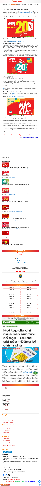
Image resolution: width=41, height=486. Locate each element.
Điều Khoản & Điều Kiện (6, 428)
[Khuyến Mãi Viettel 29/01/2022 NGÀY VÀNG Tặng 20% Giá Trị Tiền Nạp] (20, 190)
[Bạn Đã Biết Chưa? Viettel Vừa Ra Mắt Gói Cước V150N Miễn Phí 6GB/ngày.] (20, 181)
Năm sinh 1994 (11, 309)
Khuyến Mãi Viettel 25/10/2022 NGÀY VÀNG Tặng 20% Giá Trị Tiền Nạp (15, 175)
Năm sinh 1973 (29, 289)
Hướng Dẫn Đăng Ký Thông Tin (8, 422)
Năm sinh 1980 (11, 296)
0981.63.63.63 (6, 484)
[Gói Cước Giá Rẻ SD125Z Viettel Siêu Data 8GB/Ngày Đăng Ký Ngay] (20, 233)
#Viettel (13, 7)
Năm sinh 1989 (29, 303)
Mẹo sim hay (19, 4)
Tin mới (3, 4)
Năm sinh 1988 (11, 303)
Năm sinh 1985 (29, 300)
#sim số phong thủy (19, 237)
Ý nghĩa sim (24, 4)
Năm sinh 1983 (29, 298)
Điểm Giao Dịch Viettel (6, 440)
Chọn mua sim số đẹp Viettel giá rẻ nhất (16, 41)
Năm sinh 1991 (29, 305)
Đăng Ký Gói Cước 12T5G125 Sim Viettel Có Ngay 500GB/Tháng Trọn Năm (15, 210)
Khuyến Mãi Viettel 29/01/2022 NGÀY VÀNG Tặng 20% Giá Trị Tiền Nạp (15, 193)
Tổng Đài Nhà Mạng (6, 438)
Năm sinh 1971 (29, 287)
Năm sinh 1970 (11, 287)
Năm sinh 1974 (11, 291)
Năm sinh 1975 (29, 291)
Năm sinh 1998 (11, 312)
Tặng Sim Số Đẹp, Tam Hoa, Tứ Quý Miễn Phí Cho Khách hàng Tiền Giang (15, 218)
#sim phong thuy (12, 168)
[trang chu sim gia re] (17, 1)
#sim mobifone (11, 245)
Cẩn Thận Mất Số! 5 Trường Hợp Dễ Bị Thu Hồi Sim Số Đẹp (12, 244)
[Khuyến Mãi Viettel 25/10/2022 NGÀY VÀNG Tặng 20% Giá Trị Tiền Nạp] (20, 173)
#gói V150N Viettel (17, 185)
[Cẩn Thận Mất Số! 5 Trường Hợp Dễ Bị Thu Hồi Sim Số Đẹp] (20, 241)
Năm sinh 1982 (11, 298)
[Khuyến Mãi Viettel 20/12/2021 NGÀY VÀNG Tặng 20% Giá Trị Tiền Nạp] (20, 198)
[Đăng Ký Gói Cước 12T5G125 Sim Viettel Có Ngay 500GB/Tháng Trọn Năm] (20, 207)
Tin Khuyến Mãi (13, 4)
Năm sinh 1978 (11, 294)
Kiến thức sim (8, 4)
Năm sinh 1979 (29, 294)
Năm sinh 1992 (11, 307)
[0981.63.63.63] (39, 484)
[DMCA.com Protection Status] (5, 454)
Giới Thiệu (4, 417)
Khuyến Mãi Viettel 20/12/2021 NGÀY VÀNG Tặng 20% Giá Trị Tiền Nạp (15, 201)
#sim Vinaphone (18, 245)
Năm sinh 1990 (11, 305)
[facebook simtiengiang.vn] (39, 481)
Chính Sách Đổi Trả (6, 432)
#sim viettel (17, 7)
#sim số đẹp (22, 168)
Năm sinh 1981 (29, 296)
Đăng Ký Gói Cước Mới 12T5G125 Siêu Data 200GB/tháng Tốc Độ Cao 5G (15, 227)
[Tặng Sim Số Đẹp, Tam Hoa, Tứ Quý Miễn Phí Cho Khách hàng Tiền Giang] (20, 216)
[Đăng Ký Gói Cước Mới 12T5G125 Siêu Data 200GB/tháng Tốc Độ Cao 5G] (20, 224)
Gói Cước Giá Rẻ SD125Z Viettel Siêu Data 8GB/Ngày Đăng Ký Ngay (14, 235)
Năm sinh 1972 (11, 289)
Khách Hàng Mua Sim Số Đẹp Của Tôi (9, 445)
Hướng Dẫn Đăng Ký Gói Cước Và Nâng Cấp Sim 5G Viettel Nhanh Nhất (15, 167)
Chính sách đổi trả (36, 4)
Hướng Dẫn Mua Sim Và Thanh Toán (9, 420)
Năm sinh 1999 (29, 312)
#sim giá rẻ (22, 211)
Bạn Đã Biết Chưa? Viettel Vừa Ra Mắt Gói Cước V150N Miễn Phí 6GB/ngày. (15, 184)
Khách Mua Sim (29, 4)
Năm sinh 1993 (29, 307)
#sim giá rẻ (26, 168)
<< (20, 155)
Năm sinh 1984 (11, 300)
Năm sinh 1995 (29, 309)
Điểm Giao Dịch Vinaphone (7, 442)
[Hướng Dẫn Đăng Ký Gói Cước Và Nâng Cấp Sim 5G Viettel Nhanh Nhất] (20, 164)
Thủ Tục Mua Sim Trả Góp (7, 430)
